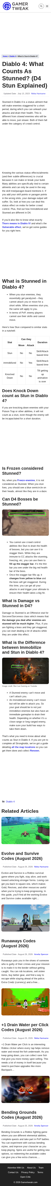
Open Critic (25, 1177)
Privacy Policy (28, 1172)
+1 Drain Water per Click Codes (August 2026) (24, 1027)
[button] (41, 6)
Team (41, 1167)
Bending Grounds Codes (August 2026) (21, 1115)
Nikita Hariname (38, 93)
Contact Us (13, 1172)
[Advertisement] (25, 32)
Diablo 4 (12, 56)
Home (5, 56)
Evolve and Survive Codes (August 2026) (21, 856)
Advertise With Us (16, 1167)
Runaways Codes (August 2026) (18, 943)
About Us (31, 1167)
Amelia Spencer (41, 954)
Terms (40, 1172)
